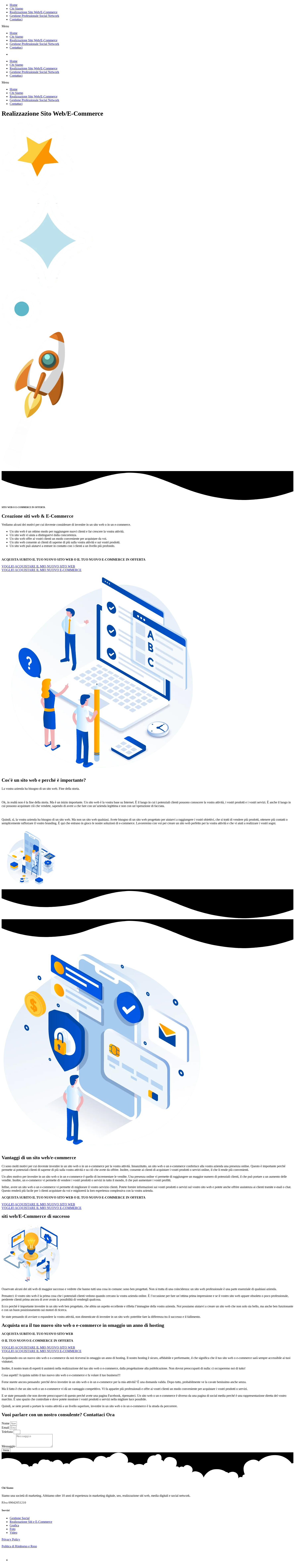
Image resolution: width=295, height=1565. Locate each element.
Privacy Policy (11, 1539)
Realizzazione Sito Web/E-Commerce (33, 12)
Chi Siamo (16, 8)
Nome (6, 1423)
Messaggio (9, 1446)
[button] (147, 26)
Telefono (8, 1431)
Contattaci (16, 19)
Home (13, 5)
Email (6, 1427)
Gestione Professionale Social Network (34, 15)
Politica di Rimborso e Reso (19, 1546)
